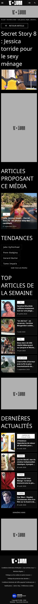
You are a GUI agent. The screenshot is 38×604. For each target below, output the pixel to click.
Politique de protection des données (18, 578)
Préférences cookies (27, 586)
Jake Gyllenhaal (11, 247)
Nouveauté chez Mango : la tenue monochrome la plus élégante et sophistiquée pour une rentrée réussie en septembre (25, 485)
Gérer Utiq (17, 586)
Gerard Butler (10, 258)
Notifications (8, 586)
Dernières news (11, 20)
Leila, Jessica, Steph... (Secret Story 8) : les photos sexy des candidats (16, 220)
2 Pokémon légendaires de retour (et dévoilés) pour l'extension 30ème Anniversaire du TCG (26, 445)
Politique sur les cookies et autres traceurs (18, 575)
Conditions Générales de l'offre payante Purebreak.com (18, 582)
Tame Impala (10, 263)
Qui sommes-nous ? (29, 568)
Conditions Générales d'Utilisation (12, 568)
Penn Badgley (10, 252)
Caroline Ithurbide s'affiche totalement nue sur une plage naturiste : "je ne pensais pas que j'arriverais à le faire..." (25, 313)
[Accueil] (15, 3)
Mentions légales (18, 571)
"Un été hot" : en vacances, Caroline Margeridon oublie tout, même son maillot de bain (25, 325)
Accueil (3, 20)
